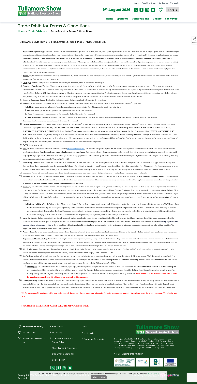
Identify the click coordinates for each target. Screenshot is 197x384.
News (136, 3)
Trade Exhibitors (37, 31)
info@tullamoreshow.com (34, 340)
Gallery (157, 18)
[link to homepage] (39, 11)
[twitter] (136, 10)
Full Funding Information (128, 353)
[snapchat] (153, 10)
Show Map (171, 18)
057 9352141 (29, 332)
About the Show (149, 3)
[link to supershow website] (169, 375)
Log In (176, 3)
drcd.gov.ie (88, 332)
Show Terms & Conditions (63, 347)
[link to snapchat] (70, 368)
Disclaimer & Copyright (61, 353)
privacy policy (153, 373)
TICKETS (172, 9)
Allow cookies (98, 377)
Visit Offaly (56, 332)
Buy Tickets (56, 326)
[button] (161, 9)
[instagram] (147, 10)
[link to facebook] (58, 368)
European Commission (93, 338)
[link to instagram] (64, 368)
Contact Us (163, 3)
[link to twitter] (52, 368)
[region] (98, 176)
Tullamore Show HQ (33, 326)
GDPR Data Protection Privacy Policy (61, 340)
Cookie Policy (57, 359)
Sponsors (122, 18)
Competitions (140, 18)
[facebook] (141, 10)
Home (109, 18)
